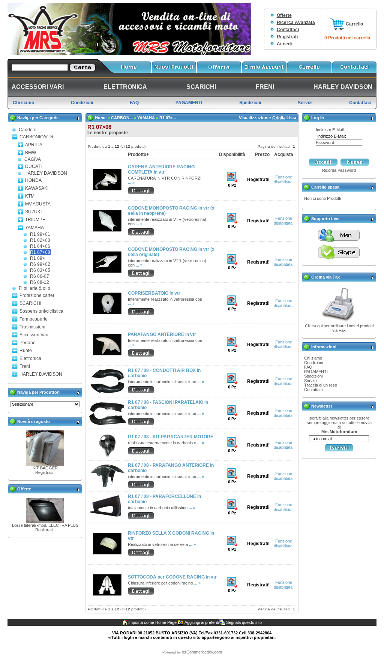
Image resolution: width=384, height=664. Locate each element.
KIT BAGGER (45, 468)
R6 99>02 (40, 264)
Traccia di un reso (320, 385)
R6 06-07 (39, 276)
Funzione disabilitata (283, 179)
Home (100, 117)
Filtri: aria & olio (34, 288)
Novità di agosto (33, 421)
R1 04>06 (40, 246)
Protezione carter (37, 295)
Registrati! (44, 472)
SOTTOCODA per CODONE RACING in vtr (172, 577)
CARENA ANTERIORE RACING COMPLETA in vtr (161, 169)
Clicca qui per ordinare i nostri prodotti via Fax (339, 328)
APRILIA (33, 144)
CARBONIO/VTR (37, 136)
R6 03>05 (40, 270)
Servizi (310, 380)
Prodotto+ (138, 154)
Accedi (284, 43)
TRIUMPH (35, 219)
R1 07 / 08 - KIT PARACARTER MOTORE (170, 436)
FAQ (308, 367)
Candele (27, 129)
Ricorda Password (339, 170)
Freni (25, 366)
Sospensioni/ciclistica (41, 311)
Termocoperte (34, 319)
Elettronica (30, 358)
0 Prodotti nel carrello (347, 37)
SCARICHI (30, 303)
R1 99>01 (40, 234)
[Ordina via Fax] (339, 322)
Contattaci (288, 29)
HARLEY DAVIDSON (45, 173)
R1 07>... (167, 117)
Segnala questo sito (244, 622)
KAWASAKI (36, 188)
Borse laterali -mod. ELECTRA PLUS (45, 525)
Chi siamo (313, 358)
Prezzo (262, 154)
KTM (29, 196)
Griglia (278, 117)
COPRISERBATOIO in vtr (154, 293)
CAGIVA (32, 159)
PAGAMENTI (316, 371)
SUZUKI (33, 211)
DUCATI (33, 166)
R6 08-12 (39, 282)
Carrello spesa (325, 187)
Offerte (284, 15)
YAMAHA (34, 227)
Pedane (28, 342)
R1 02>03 (40, 240)
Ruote (26, 350)
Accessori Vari (34, 334)
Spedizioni (313, 376)
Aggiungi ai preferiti (201, 622)
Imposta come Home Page (152, 622)
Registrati (287, 36)
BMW (30, 152)
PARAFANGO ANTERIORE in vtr (162, 334)
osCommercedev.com (202, 652)
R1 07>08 (40, 252)
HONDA (33, 180)
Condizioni (313, 362)
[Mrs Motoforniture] (129, 53)
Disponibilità (232, 154)
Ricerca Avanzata (296, 22)
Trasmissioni (32, 327)
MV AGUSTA (38, 204)
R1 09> (37, 258)
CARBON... (122, 117)
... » (131, 182)
